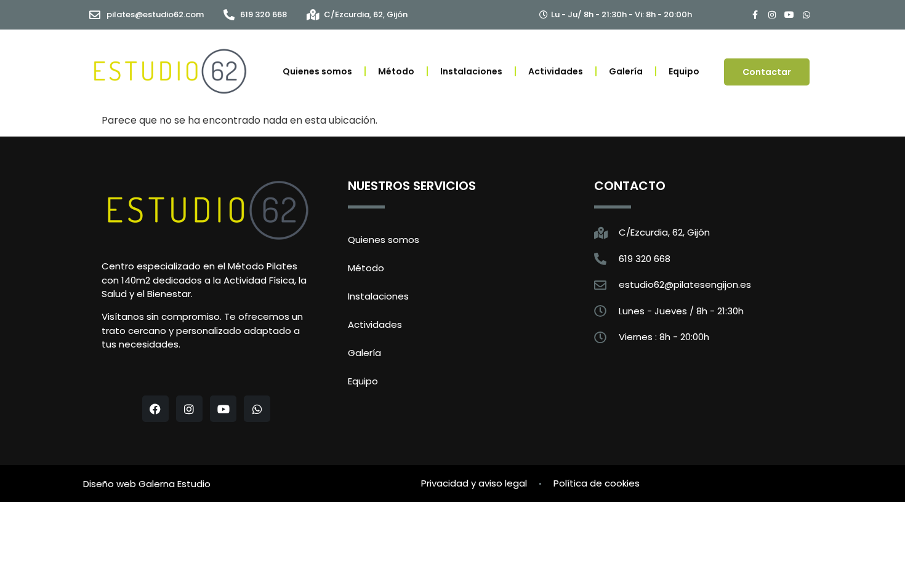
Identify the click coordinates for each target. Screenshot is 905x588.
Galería (626, 71)
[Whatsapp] (806, 14)
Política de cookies (596, 483)
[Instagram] (772, 14)
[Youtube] (789, 14)
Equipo (684, 71)
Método (396, 71)
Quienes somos (317, 71)
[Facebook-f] (754, 14)
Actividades (555, 71)
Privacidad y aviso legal (474, 483)
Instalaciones (471, 71)
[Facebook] (155, 408)
